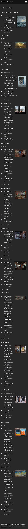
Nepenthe (3, 39)
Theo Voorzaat (5, 342)
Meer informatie (4, 35)
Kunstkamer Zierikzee (7, 72)
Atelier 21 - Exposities (7, 2)
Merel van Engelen (6, 467)
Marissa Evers (4, 228)
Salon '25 (3, 146)
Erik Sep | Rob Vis (5, 188)
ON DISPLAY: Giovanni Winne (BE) (9, 12)
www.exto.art (14, 523)
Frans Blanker (4, 293)
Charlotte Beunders (6, 259)
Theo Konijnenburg (6, 103)
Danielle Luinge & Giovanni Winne (9, 393)
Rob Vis (3, 425)
